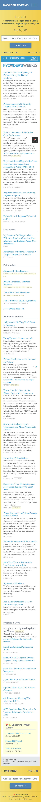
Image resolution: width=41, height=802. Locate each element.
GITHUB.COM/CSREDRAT (11, 693)
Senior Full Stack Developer (16, 292)
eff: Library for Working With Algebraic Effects (17, 700)
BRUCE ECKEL (8, 557)
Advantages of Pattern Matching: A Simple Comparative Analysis (19, 253)
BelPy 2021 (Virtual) (13, 748)
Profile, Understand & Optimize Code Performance (18, 134)
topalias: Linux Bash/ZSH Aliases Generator (19, 689)
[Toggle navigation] (34, 5)
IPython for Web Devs (13, 583)
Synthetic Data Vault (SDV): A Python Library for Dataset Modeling (17, 75)
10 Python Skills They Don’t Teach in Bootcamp (19, 324)
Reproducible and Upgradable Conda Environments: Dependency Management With (20, 164)
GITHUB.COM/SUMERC (10, 682)
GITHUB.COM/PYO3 (9, 674)
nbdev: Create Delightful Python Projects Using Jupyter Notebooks (19, 659)
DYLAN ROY (7, 615)
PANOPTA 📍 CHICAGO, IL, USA (13, 295)
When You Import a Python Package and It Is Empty (20, 514)
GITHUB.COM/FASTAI (10, 663)
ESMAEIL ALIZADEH (9, 98)
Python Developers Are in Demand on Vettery (19, 360)
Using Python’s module (18, 338)
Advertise (18, 799)
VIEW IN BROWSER (33, 59)
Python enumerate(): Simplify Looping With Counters (17, 105)
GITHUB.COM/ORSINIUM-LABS (13, 704)
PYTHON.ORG (8, 257)
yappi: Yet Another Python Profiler (19, 679)
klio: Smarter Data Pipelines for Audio (18, 648)
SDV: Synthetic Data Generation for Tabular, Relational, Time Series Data (19, 712)
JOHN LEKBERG (8, 354)
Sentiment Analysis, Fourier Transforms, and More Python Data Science (19, 426)
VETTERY (6, 385)
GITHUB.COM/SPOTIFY (10, 652)
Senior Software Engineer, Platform (19, 300)
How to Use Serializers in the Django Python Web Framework (18, 392)
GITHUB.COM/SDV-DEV (10, 717)
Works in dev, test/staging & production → (18, 153)
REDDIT (6, 246)
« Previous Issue (9, 52)
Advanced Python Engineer (15, 270)
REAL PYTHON (8, 127)
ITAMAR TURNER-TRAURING (12, 187)
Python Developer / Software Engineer (16, 283)
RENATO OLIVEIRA (9, 419)
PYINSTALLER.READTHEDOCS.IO (14, 222)
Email (33, 797)
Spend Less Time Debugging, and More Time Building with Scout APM (19, 486)
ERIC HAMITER (8, 596)
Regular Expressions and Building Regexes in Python (19, 194)
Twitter (27, 797)
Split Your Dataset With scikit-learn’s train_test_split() (17, 564)
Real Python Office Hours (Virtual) (18, 733)
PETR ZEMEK (7, 536)
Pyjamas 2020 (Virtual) (13, 741)
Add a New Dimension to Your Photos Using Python (17, 603)
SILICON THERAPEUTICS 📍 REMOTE (15, 303)
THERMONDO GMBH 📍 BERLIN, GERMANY (17, 287)
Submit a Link (27, 799)
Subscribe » (20, 45)
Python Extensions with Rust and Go (20, 541)
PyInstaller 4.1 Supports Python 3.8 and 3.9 (19, 217)
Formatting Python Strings (15, 457)
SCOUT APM (7, 507)
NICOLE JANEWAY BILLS (11, 333)
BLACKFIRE (7, 156)
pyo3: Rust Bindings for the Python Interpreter (19, 670)
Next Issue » (34, 52)
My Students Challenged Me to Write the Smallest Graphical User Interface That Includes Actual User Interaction (19, 239)
